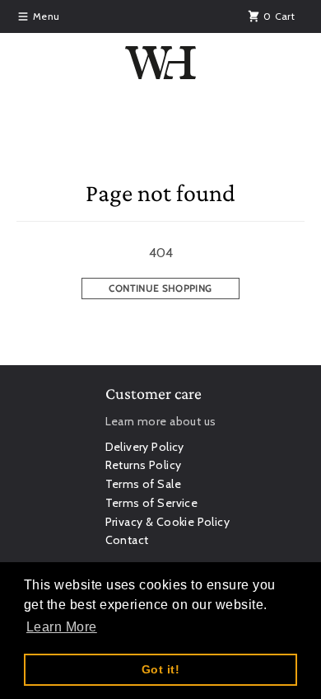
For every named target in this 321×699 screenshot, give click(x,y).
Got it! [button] (160, 669)
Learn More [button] (61, 627)
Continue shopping (160, 288)
